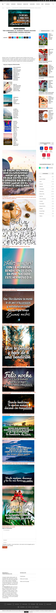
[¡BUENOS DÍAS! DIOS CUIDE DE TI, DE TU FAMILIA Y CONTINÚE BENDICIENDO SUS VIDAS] (18, 487)
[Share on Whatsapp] (20, 37)
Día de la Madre (47, 179)
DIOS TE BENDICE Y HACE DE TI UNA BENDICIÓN (14, 367)
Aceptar (26, 611)
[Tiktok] (51, 0)
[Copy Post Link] (25, 37)
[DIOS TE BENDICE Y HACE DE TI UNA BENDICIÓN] (18, 326)
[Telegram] (49, 0)
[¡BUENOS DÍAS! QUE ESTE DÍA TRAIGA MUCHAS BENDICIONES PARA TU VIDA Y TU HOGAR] (7, 126)
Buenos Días (25, 4)
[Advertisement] (19, 49)
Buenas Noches (47, 206)
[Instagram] (41, 0)
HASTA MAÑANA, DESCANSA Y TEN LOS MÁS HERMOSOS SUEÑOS (18, 486)
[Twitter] (39, 0)
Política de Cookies (24, 578)
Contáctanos (22, 576)
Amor (42, 4)
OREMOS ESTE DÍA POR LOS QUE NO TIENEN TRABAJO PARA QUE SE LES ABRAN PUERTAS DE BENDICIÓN (15, 139)
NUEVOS (7, 4)
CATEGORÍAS (13, 4)
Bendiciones (47, 213)
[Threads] (53, 0)
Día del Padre (47, 211)
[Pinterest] (43, 0)
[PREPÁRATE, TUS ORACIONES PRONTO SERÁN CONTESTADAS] (7, 100)
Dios (47, 176)
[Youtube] (45, 0)
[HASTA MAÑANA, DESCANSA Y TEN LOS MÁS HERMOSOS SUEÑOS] (18, 465)
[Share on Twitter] (15, 37)
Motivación (47, 4)
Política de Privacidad (24, 581)
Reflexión (47, 186)
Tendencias (19, 4)
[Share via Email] (30, 37)
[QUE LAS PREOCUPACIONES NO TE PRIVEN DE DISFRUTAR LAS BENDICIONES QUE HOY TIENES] (7, 88)
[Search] (53, 4)
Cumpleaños (32, 4)
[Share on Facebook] (12, 37)
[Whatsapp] (47, 0)
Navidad (47, 208)
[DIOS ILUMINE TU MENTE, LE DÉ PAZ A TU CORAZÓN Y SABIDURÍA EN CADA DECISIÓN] (18, 291)
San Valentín (47, 203)
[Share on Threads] (27, 37)
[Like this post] (10, 37)
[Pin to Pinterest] (17, 37)
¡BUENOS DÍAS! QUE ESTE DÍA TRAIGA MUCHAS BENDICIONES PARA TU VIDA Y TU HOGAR (16, 126)
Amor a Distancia (47, 198)
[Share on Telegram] (22, 37)
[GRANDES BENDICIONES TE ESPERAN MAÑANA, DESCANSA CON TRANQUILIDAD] (18, 394)
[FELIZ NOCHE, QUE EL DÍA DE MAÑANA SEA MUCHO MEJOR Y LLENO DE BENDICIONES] (18, 368)
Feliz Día (38, 4)
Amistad (47, 201)
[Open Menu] (2, 4)
